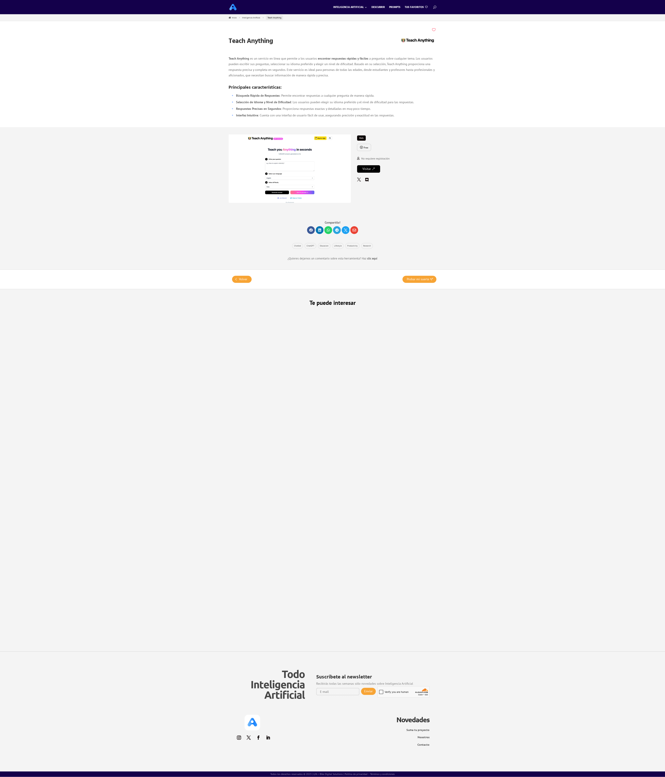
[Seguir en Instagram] (238, 640)
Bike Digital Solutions (331, 672)
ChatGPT (310, 245)
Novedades (412, 618)
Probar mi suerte (418, 279)
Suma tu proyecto (417, 628)
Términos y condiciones (382, 672)
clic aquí (372, 258)
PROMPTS (394, 7)
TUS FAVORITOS (414, 7)
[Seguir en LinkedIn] (267, 640)
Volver (243, 279)
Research (367, 245)
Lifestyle (338, 245)
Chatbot (297, 245)
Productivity (352, 245)
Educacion (324, 245)
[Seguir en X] (247, 640)
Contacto (423, 643)
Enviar (368, 591)
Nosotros (423, 636)
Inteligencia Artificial (251, 17)
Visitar (366, 169)
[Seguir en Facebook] (257, 640)
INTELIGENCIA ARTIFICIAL (348, 7)
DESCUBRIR (378, 7)
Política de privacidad (356, 672)
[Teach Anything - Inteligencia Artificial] (290, 202)
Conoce (252, 405)
